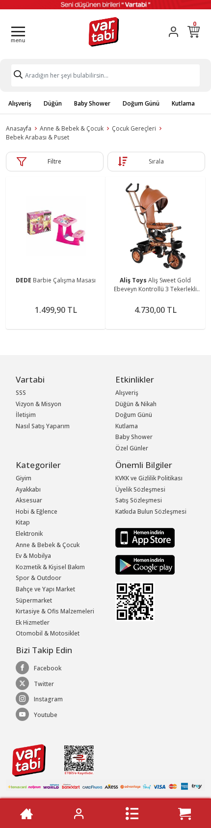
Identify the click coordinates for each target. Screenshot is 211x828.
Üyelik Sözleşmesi (140, 489)
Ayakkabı (28, 489)
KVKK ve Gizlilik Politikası (149, 478)
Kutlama (183, 103)
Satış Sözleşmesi (138, 500)
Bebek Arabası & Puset (37, 137)
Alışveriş (19, 103)
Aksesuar (29, 500)
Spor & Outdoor (38, 578)
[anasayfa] (26, 814)
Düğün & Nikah (136, 404)
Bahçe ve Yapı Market (45, 589)
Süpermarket (34, 600)
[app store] (145, 537)
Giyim (23, 478)
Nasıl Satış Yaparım (43, 426)
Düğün (53, 103)
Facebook (47, 668)
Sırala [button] (156, 161)
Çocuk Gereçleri (134, 128)
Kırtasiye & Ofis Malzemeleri (55, 611)
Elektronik (29, 533)
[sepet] (184, 814)
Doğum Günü (141, 103)
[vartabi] (104, 31)
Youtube (45, 715)
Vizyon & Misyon (38, 404)
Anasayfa (18, 128)
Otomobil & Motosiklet (47, 633)
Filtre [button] (54, 161)
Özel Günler (131, 448)
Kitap (23, 522)
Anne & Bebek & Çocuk (72, 128)
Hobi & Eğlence (36, 511)
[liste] (132, 814)
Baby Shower (92, 103)
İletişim (26, 415)
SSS (21, 392)
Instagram (48, 699)
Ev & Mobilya (33, 556)
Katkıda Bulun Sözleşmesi (150, 511)
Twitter (44, 684)
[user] (173, 32)
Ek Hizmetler (33, 622)
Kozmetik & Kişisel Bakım (50, 567)
